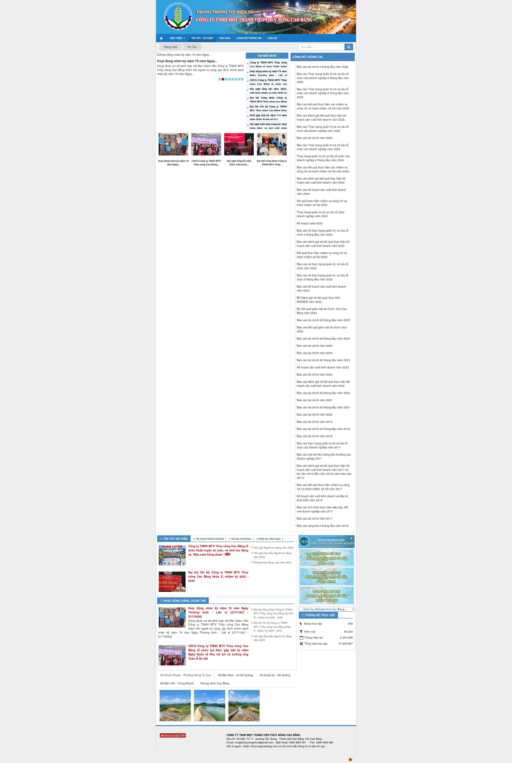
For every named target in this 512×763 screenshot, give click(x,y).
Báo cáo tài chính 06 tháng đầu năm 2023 (323, 360)
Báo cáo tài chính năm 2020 (314, 414)
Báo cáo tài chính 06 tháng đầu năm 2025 (323, 320)
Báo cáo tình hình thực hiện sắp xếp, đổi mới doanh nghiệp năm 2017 (322, 509)
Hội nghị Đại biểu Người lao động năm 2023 (272, 555)
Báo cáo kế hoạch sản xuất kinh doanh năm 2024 (321, 192)
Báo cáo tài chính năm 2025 (314, 138)
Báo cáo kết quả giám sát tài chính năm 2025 (322, 329)
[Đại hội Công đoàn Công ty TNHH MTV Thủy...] (272, 144)
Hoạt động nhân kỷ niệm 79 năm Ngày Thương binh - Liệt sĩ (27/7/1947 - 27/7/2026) (268, 75)
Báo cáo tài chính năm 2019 (314, 422)
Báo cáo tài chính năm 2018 (314, 436)
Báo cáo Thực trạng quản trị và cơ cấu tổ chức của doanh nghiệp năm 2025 (323, 129)
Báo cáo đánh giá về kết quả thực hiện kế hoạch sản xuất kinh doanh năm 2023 (323, 244)
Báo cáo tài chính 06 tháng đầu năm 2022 (323, 393)
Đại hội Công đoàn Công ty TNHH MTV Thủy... (272, 162)
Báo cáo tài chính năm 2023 (314, 353)
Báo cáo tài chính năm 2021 (314, 400)
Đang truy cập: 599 (174, 735)
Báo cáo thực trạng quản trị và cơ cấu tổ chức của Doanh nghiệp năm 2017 (322, 445)
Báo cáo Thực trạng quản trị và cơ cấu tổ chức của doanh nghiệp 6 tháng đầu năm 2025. (323, 93)
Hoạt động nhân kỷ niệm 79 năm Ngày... (187, 61)
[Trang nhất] (162, 38)
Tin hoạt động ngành (210, 539)
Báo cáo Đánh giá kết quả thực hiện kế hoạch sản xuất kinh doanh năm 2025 (321, 117)
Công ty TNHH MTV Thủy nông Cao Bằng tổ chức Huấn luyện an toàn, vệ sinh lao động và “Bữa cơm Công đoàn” (218, 550)
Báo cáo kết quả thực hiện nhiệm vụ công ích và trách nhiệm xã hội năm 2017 (323, 487)
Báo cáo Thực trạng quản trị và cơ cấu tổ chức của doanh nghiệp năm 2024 (323, 147)
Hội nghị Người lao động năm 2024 (273, 547)
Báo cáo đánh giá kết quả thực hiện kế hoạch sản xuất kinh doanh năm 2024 (321, 180)
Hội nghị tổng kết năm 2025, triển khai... (239, 162)
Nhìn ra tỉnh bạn (269, 539)
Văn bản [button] (224, 38)
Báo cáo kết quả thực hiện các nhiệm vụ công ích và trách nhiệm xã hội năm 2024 (323, 169)
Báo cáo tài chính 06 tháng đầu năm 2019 (323, 429)
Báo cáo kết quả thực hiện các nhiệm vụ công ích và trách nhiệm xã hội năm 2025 (323, 106)
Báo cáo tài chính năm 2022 (314, 374)
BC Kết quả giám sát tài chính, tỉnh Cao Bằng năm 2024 (322, 311)
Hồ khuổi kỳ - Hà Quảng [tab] (275, 675)
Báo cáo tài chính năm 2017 (314, 518)
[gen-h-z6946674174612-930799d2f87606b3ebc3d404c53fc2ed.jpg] (209, 705)
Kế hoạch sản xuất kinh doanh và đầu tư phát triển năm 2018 (322, 498)
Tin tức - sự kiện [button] (202, 38)
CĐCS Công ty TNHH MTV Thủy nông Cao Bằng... (206, 162)
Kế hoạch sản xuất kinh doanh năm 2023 (323, 367)
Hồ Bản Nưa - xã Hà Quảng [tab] (235, 675)
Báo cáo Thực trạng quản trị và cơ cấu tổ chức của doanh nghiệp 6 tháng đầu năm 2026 (323, 78)
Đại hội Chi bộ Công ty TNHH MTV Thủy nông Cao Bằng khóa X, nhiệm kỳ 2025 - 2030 (268, 110)
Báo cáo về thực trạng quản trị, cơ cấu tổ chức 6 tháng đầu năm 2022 (322, 277)
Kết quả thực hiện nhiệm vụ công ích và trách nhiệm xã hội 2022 (322, 255)
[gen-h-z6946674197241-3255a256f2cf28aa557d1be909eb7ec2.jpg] (244, 705)
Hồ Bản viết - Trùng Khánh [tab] (177, 683)
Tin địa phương (241, 539)
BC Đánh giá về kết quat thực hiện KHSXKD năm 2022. (318, 300)
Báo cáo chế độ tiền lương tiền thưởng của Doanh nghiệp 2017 (324, 456)
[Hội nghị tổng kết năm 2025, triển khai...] (239, 144)
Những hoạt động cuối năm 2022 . (273, 562)
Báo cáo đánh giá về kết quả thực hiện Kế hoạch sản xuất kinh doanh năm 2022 (323, 384)
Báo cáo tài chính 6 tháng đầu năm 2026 (322, 67)
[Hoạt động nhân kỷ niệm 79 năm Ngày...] (200, 55)
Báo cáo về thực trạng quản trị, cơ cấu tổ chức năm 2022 (322, 266)
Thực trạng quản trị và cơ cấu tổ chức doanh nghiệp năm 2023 (320, 214)
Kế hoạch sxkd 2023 (310, 223)
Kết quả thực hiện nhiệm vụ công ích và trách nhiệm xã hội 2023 (322, 203)
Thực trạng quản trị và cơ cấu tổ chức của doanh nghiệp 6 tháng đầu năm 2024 (323, 158)
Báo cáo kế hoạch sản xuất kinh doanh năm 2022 (321, 288)
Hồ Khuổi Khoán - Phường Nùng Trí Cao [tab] (185, 675)
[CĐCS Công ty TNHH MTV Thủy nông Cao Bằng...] (206, 144)
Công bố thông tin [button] (248, 38)
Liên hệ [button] (272, 38)
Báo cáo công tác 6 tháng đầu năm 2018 (322, 526)
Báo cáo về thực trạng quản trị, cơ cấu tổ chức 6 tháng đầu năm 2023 (322, 232)
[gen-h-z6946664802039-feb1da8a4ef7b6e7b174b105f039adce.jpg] (175, 705)
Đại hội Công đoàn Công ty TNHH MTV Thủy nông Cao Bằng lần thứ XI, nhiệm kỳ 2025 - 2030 (268, 101)
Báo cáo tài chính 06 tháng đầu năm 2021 (323, 407)
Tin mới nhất (267, 56)
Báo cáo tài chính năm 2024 (314, 346)
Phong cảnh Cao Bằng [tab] (215, 683)
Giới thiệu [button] (176, 38)
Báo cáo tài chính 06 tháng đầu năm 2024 (323, 338)
